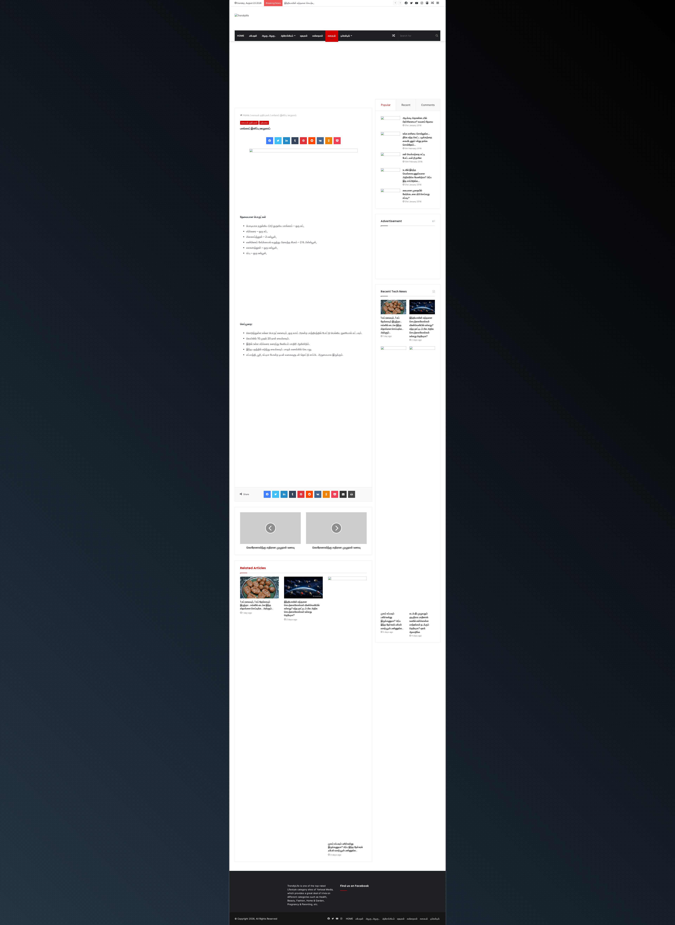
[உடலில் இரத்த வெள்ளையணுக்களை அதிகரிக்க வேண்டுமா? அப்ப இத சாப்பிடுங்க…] (390, 174)
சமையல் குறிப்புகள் (260, 115)
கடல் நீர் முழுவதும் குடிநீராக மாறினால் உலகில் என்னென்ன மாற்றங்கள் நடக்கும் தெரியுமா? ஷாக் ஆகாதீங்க (419, 623)
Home (245, 115)
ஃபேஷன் (253, 35)
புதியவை (264, 122)
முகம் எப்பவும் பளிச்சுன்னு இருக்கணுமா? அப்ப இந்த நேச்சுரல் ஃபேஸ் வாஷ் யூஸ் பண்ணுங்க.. (327, 3)
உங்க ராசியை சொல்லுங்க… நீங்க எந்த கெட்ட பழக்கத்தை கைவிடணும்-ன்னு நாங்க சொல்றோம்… (417, 139)
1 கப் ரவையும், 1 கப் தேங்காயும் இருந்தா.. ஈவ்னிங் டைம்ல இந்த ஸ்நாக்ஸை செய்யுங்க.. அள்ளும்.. (256, 605)
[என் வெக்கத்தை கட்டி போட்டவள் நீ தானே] (390, 159)
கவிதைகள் (317, 35)
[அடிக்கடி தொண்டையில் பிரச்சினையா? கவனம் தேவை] (390, 122)
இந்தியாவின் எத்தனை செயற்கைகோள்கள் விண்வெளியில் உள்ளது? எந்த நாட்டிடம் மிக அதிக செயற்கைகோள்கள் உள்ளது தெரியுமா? (302, 608)
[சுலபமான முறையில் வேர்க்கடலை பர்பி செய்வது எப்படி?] (390, 195)
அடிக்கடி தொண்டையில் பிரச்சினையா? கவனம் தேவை (418, 119)
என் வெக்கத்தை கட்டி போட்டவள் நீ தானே (414, 156)
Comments (428, 105)
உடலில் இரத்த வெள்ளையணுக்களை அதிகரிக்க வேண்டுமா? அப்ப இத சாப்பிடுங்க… (417, 175)
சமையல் (332, 35)
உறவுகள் (303, 35)
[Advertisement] (373, 18)
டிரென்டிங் (345, 35)
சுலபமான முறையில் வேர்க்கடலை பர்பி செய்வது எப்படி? (416, 194)
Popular (386, 105)
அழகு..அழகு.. (269, 35)
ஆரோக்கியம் (287, 35)
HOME (240, 35)
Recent (405, 105)
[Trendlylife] (242, 15)
